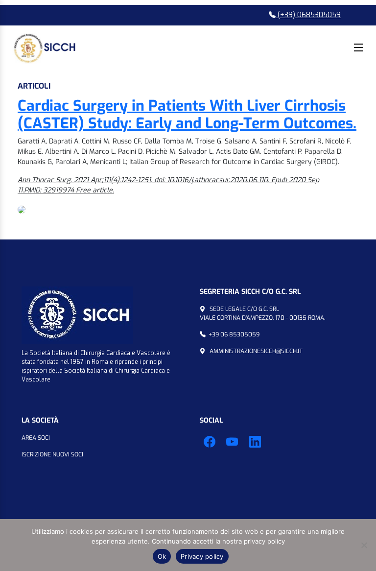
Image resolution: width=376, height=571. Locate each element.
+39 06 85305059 (234, 334)
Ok (162, 556)
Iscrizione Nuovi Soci (52, 454)
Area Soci (36, 438)
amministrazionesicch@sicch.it (256, 351)
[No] (364, 545)
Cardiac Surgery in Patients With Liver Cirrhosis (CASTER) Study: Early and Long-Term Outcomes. (187, 114)
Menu (358, 47)
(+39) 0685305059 (308, 15)
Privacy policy (202, 556)
